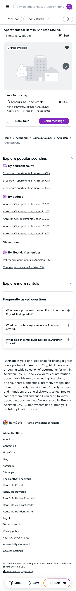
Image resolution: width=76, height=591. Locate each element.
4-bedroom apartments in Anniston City (26, 188)
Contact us (9, 445)
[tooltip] (8, 101)
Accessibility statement (16, 544)
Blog (5, 459)
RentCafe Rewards (14, 491)
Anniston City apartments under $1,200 (26, 218)
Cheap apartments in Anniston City (23, 267)
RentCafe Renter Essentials (19, 498)
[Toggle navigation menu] (7, 6)
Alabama (22, 137)
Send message (54, 121)
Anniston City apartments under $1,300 (26, 226)
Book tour (22, 121)
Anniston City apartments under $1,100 (26, 211)
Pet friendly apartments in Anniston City (26, 260)
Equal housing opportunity (19, 571)
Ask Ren (60, 583)
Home (7, 137)
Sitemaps (8, 472)
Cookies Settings (13, 550)
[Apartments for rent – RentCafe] (12, 422)
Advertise (8, 465)
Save (35, 583)
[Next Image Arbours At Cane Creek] (66, 66)
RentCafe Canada (13, 485)
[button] (38, 66)
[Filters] (68, 19)
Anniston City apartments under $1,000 (26, 204)
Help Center (10, 452)
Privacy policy (11, 531)
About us (8, 439)
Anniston (62, 137)
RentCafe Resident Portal (18, 511)
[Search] (69, 7)
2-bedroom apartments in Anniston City (26, 173)
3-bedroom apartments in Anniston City (26, 180)
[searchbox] (43, 6)
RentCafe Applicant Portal (18, 505)
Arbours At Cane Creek (27, 102)
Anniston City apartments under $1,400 (26, 233)
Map (17, 583)
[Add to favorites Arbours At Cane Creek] (67, 47)
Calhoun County (42, 137)
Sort (66, 35)
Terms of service (12, 524)
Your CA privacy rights (16, 537)
